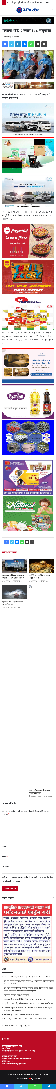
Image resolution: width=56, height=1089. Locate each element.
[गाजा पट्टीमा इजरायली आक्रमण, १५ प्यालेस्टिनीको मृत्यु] (41, 686)
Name (5, 847)
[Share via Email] (37, 44)
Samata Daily (44, 1074)
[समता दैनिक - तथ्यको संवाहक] (28, 10)
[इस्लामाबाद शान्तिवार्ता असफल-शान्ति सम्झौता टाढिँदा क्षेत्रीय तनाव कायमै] (14, 566)
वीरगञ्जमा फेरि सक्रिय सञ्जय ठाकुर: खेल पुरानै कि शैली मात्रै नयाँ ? (27, 977)
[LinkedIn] (18, 44)
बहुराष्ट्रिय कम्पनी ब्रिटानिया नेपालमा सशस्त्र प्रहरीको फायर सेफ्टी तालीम (28, 1003)
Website (5, 867)
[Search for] (52, 11)
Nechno (37, 1079)
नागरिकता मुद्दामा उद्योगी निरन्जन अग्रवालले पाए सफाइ (21, 1015)
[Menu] (3, 11)
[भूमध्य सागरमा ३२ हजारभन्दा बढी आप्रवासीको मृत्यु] (14, 592)
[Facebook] (5, 44)
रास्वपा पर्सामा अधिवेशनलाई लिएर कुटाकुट (18, 1026)
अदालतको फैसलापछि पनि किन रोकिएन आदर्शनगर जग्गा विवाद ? (25, 999)
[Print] (44, 44)
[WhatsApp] (31, 44)
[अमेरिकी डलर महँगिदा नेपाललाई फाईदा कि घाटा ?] (41, 566)
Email (5, 857)
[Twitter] (11, 44)
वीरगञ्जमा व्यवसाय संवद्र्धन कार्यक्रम (16, 995)
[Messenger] (24, 44)
